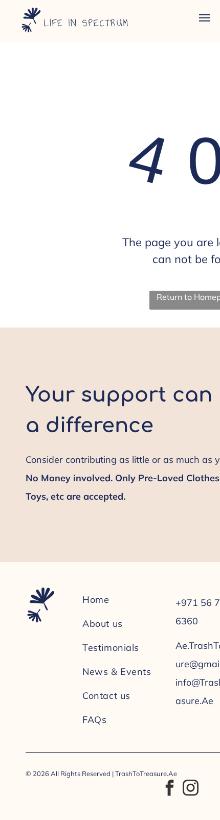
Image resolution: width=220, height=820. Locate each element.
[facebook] (169, 789)
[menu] (204, 18)
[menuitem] (123, 600)
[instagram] (190, 789)
